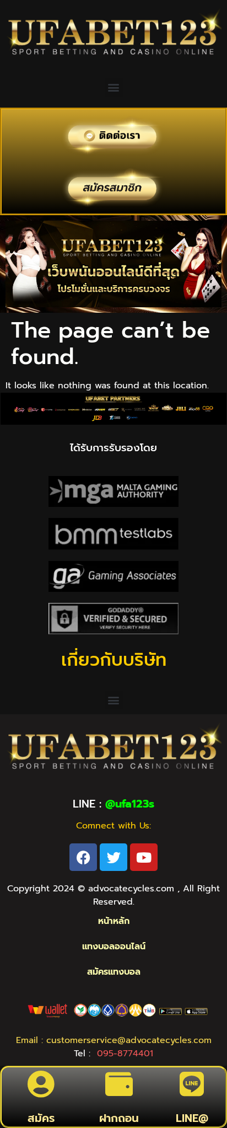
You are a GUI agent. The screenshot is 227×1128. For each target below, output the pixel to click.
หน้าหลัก (113, 921)
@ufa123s (129, 803)
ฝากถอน (119, 1118)
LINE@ (192, 1118)
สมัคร (41, 1118)
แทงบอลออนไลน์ (113, 946)
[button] (114, 87)
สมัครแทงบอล (113, 972)
